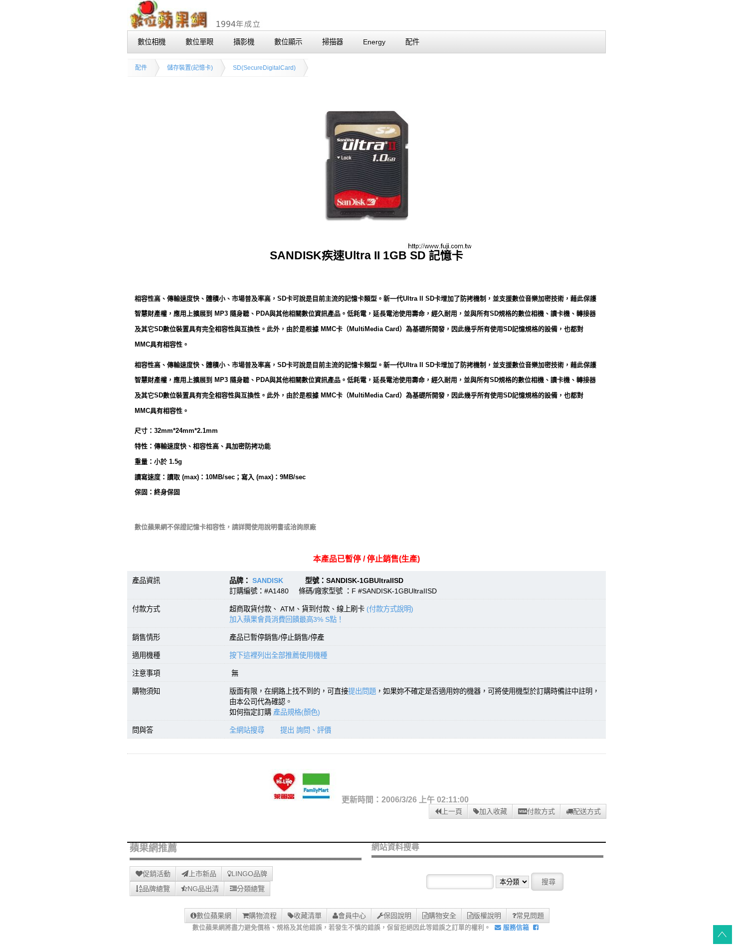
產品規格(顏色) (296, 712)
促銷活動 (157, 874)
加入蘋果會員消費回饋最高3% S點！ (286, 619)
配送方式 (587, 811)
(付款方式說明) (389, 609)
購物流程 (263, 916)
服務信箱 (515, 927)
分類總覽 (251, 889)
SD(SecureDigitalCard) (264, 67)
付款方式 (541, 811)
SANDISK (267, 580)
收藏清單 (308, 916)
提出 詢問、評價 (305, 730)
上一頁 (451, 811)
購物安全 (442, 916)
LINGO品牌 (249, 874)
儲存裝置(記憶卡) (190, 67)
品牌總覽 (156, 889)
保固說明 (397, 916)
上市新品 (202, 874)
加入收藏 (493, 811)
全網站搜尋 (246, 730)
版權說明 (487, 916)
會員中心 (352, 916)
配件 (141, 67)
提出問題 (362, 691)
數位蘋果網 (213, 916)
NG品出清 (203, 889)
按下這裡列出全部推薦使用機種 (278, 655)
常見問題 (530, 916)
